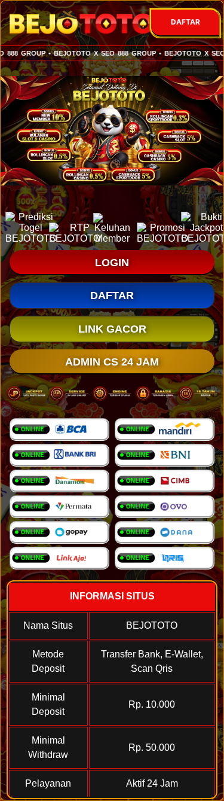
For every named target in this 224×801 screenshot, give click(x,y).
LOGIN (112, 263)
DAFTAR (185, 21)
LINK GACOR (112, 329)
